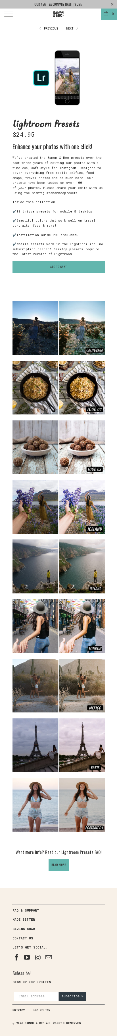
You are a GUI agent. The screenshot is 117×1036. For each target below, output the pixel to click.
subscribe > (72, 997)
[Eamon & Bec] (58, 14)
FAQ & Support (25, 910)
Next (70, 28)
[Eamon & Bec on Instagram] (38, 957)
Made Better (23, 919)
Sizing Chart (24, 929)
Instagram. (68, 168)
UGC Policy (41, 1010)
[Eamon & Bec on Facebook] (16, 957)
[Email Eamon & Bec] (49, 957)
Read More (58, 864)
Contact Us (22, 938)
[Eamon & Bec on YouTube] (27, 957)
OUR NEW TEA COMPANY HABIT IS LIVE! (58, 4)
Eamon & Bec (34, 1023)
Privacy (18, 1010)
